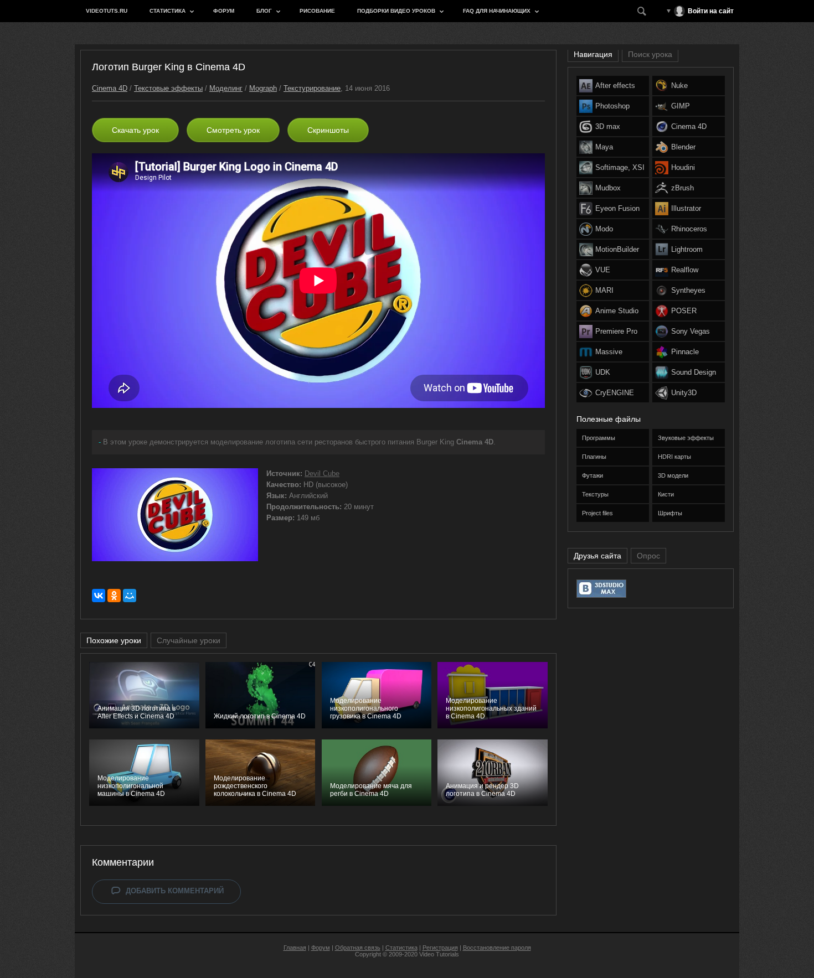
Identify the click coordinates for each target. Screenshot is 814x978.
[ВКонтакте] (98, 595)
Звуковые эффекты (686, 437)
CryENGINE (614, 393)
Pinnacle (685, 352)
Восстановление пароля (497, 947)
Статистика (168, 11)
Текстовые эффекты (168, 88)
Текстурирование (312, 88)
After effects (615, 85)
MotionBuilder (617, 249)
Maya (604, 147)
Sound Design (693, 372)
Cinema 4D (109, 88)
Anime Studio (616, 311)
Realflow (684, 270)
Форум (223, 11)
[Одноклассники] (114, 595)
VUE (602, 270)
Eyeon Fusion (617, 208)
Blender (683, 147)
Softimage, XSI (620, 167)
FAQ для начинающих (496, 11)
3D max (607, 126)
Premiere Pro (616, 331)
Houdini (683, 167)
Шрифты (670, 513)
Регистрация (440, 947)
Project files (597, 513)
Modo (604, 229)
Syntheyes (688, 290)
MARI (604, 290)
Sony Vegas (690, 331)
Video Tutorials (439, 954)
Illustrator (686, 208)
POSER (684, 311)
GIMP (680, 106)
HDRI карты (674, 456)
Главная (295, 947)
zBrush (682, 188)
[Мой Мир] (129, 595)
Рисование (317, 11)
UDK (602, 372)
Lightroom (687, 249)
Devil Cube (322, 473)
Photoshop (612, 106)
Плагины (594, 456)
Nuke (679, 85)
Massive (608, 352)
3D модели (673, 475)
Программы (598, 437)
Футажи (592, 475)
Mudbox (608, 188)
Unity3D (684, 393)
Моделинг (226, 88)
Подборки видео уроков (396, 11)
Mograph (263, 88)
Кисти (666, 494)
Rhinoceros (689, 229)
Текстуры (595, 494)
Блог (264, 11)
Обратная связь (357, 947)
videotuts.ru (106, 11)
